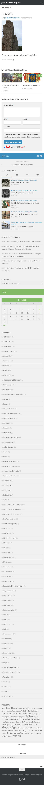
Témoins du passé (9, 672)
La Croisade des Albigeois (12, 509)
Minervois (6, 552)
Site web (7, 126)
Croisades (6, 390)
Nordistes (34, 728)
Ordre (39, 728)
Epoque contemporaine (11, 413)
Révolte (6, 648)
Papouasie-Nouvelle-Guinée (13, 586)
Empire (36, 717)
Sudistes (26, 733)
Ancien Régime (8, 351)
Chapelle (25, 710)
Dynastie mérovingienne (18, 717)
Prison (5, 619)
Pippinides (7, 600)
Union (4, 736)
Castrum (6, 366)
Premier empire (8, 610)
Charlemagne (34, 711)
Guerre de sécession (26, 222)
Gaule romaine (10, 722)
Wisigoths (6, 696)
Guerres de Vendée (9, 476)
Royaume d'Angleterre (22, 730)
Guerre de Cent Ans (24, 722)
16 (39, 313)
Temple (31, 733)
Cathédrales (16, 711)
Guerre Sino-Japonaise (11, 471)
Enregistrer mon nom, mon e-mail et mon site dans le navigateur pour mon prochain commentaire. (22, 135)
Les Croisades (23, 724)
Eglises (29, 716)
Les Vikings (7, 533)
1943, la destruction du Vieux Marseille (27, 242)
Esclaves (6, 428)
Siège (5, 663)
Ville (5, 691)
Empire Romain (8, 409)
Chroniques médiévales (11, 380)
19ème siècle (7, 346)
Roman (7, 730)
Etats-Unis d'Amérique (21, 719)
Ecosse (5, 399)
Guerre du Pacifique (10, 466)
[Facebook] (38, 156)
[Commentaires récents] (27, 175)
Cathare (6, 370)
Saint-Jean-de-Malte (10, 658)
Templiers (6, 677)
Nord (28, 727)
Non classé (7, 567)
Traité (5, 682)
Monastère (33, 724)
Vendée (10, 736)
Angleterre (21, 708)
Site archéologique (9, 667)
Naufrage (6, 562)
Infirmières (7, 495)
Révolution (7, 653)
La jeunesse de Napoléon (31, 85)
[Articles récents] (7, 175)
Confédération (28, 713)
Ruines (10, 733)
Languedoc (14, 725)
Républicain (17, 733)
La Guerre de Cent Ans (11, 514)
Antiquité (6, 356)
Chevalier (6, 713)
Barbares (9, 711)
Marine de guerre (9, 538)
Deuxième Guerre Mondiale (13, 394)
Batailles (21, 180)
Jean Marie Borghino (12, 18)
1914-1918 (14, 180)
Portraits (6, 605)
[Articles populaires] (17, 175)
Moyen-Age (7, 557)
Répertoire (7, 643)
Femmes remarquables (11, 437)
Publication (7, 624)
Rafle (5, 629)
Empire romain (7, 719)
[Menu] (41, 2)
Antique (28, 708)
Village (5, 687)
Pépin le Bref (7, 596)
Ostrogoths (7, 581)
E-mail (25, 119)
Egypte (5, 404)
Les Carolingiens (9, 519)
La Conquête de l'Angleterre (13, 504)
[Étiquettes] (37, 175)
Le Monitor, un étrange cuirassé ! (22, 227)
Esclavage (6, 423)
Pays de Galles (8, 591)
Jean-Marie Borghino (11, 2)
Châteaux (16, 713)
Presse (5, 615)
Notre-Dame (7, 572)
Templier (38, 733)
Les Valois (7, 528)
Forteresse (35, 719)
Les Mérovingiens (9, 524)
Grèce (5, 457)
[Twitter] (41, 156)
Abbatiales (6, 708)
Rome (11, 730)
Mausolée (6, 543)
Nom (6, 119)
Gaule (5, 452)
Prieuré (3, 730)
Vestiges (16, 735)
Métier (5, 548)
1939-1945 (7, 342)
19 (41, 75)
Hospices (6, 490)
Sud (21, 733)
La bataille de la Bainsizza (20, 182)
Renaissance (7, 634)
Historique (7, 481)
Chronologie (7, 385)
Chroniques (7, 375)
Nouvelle (33, 180)
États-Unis (14, 222)
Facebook (22, 745)
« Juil (3, 325)
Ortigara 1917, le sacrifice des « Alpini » (24, 214)
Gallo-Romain (8, 447)
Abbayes (13, 708)
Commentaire (9, 105)
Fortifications (8, 442)
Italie (27, 180)
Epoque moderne (9, 418)
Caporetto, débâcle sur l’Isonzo (22, 193)
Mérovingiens (21, 728)
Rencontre (7, 639)
